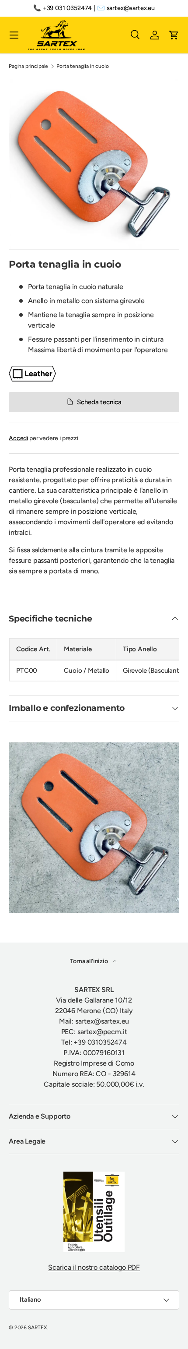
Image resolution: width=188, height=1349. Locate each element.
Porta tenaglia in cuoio (82, 66)
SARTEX (37, 1327)
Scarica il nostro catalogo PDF (94, 1267)
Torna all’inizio (89, 961)
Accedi (18, 438)
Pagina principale (28, 66)
